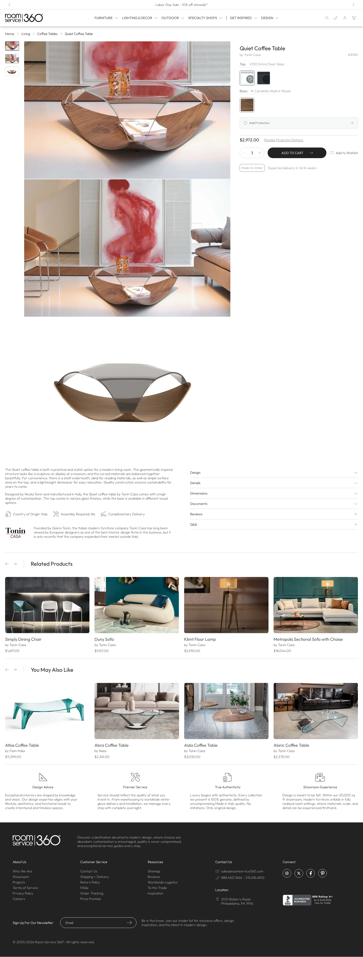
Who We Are (22, 871)
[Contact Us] (335, 18)
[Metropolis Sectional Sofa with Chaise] (316, 605)
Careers (19, 899)
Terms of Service (25, 888)
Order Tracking (91, 893)
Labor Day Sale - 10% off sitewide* (182, 5)
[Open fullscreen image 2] (127, 248)
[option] (247, 105)
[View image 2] (12, 58)
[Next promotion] (353, 4)
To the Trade (157, 888)
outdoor (170, 18)
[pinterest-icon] (322, 873)
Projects (19, 882)
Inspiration (155, 893)
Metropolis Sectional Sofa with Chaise (308, 639)
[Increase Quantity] (259, 152)
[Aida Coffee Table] (226, 711)
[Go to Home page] (29, 18)
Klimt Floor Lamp (200, 639)
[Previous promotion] (9, 4)
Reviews (154, 877)
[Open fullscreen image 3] (127, 386)
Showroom (21, 877)
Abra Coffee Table (112, 745)
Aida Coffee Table (201, 745)
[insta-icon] (287, 873)
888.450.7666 (231, 877)
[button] (7, 564)
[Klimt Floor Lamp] (226, 605)
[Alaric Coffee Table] (316, 711)
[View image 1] (12, 46)
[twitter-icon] (299, 873)
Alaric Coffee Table (291, 745)
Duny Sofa (104, 639)
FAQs (84, 888)
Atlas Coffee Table (22, 745)
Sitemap (154, 871)
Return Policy (90, 882)
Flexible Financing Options (283, 140)
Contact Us (88, 871)
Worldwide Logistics (163, 882)
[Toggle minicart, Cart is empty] (354, 18)
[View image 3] (12, 71)
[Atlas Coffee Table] (47, 711)
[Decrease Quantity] (244, 152)
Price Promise (90, 899)
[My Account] (345, 18)
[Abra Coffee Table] (137, 711)
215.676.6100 (255, 877)
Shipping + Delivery (94, 877)
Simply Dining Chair (23, 639)
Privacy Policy (23, 893)
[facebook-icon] (310, 873)
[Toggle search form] (327, 18)
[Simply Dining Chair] (47, 605)
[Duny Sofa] (137, 605)
